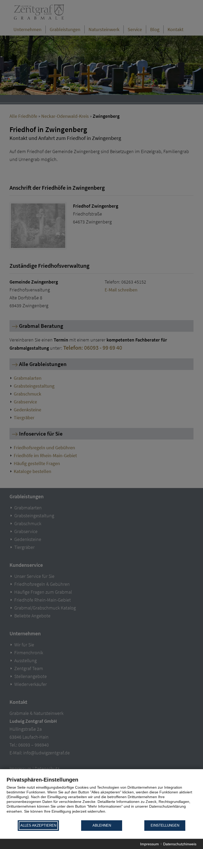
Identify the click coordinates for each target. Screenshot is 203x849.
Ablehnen (102, 825)
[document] (101, 798)
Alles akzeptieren (38, 825)
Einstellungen (165, 825)
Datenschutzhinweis (179, 844)
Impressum (149, 844)
